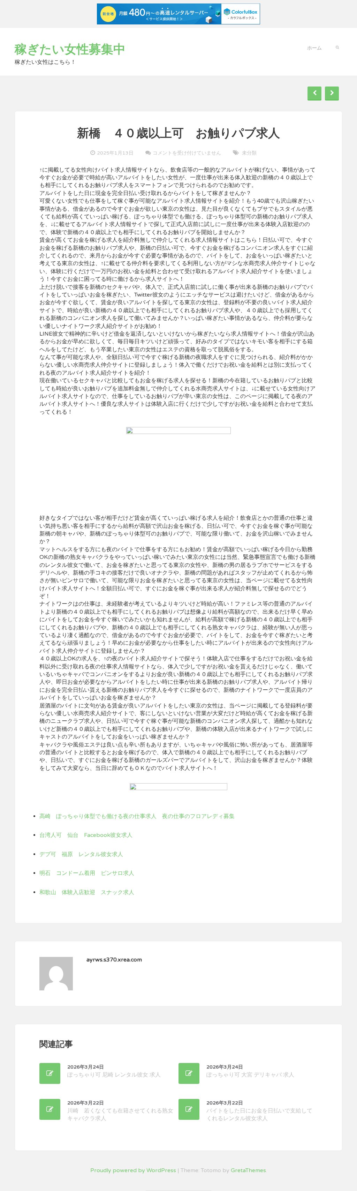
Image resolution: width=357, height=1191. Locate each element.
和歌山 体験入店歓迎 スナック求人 (86, 892)
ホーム (314, 48)
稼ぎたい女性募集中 (70, 49)
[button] (337, 46)
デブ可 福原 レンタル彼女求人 (81, 854)
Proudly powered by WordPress (133, 1170)
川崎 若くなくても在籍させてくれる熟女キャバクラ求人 (120, 1111)
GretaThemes (248, 1170)
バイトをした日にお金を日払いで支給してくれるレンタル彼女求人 (259, 1111)
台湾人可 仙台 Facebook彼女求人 (85, 835)
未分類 (249, 153)
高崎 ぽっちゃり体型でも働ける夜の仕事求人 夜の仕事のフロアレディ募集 (137, 816)
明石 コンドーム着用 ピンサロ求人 (86, 873)
